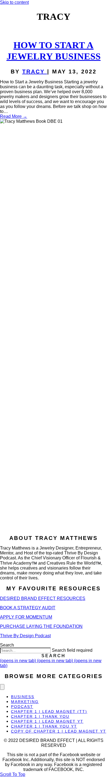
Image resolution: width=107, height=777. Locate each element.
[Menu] (2, 687)
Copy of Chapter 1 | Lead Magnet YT (58, 731)
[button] (53, 655)
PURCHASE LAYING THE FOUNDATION (41, 626)
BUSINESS (22, 697)
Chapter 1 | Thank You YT (44, 726)
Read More (13, 116)
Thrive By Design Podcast (25, 635)
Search (7, 645)
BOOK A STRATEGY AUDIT (27, 607)
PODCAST (22, 706)
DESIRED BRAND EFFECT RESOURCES (42, 598)
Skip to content (14, 2)
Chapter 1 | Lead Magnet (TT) (49, 711)
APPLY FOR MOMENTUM (26, 617)
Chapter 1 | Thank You (40, 716)
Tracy (34, 72)
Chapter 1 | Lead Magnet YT (47, 721)
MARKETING (25, 701)
